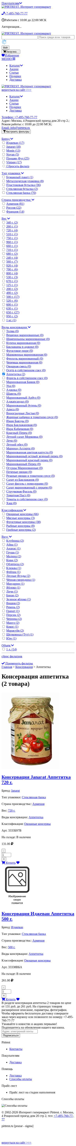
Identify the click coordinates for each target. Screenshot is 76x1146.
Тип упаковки (11, 173)
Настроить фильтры (17, 131)
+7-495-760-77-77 (16, 13)
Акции (14, 69)
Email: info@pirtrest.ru (16, 127)
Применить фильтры (19, 663)
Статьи (14, 72)
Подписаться (11, 1035)
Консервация (24, 667)
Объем (6, 645)
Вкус (5, 536)
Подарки (15, 76)
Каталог (14, 65)
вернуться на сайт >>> (16, 89)
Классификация (12, 510)
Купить (10, 862)
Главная (7, 667)
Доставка (15, 79)
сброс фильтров (12, 656)
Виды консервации (15, 327)
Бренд (6, 139)
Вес (4, 218)
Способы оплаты (20, 1079)
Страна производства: (17, 199)
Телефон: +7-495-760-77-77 (19, 117)
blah (5, 47)
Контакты (15, 1049)
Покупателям (10, 3)
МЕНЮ (7, 59)
